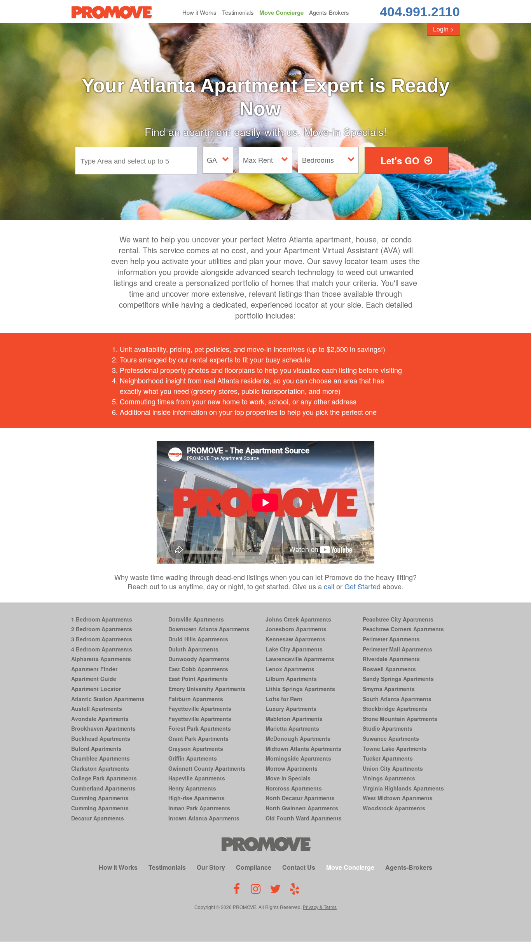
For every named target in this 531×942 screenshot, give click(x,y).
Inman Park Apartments (199, 808)
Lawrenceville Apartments (300, 659)
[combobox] (138, 160)
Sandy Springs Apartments (398, 679)
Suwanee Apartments (391, 738)
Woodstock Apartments (394, 808)
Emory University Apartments (207, 689)
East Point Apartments (198, 679)
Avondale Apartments (100, 719)
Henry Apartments (192, 788)
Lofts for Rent (284, 699)
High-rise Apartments (196, 798)
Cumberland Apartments (103, 788)
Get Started (362, 586)
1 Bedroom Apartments (101, 619)
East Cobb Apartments (198, 669)
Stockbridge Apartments (395, 708)
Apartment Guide (93, 679)
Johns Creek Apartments (298, 619)
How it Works (199, 12)
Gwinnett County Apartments (207, 768)
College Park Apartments (104, 778)
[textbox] (138, 160)
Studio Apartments (387, 728)
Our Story (211, 867)
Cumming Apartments (100, 798)
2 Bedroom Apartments (101, 629)
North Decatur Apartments (300, 798)
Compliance (253, 867)
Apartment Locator (96, 689)
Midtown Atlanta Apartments (303, 748)
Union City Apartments (393, 768)
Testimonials (238, 12)
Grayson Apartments (195, 748)
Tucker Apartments (388, 758)
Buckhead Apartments (100, 738)
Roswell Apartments (389, 669)
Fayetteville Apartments (199, 708)
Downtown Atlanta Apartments (209, 629)
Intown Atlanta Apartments (203, 818)
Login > (443, 28)
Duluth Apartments (193, 649)
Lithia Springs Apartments (300, 689)
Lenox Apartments (290, 669)
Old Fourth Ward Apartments (304, 818)
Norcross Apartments (294, 788)
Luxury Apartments (291, 708)
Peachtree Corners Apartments (403, 629)
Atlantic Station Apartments (108, 699)
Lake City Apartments (294, 649)
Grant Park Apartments (198, 738)
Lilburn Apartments (291, 679)
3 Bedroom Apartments (101, 639)
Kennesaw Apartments (295, 639)
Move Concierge (281, 12)
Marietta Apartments (292, 728)
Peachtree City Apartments (398, 619)
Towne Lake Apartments (395, 748)
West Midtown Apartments (398, 798)
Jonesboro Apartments (296, 629)
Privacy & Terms (320, 907)
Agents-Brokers (329, 12)
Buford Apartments (96, 748)
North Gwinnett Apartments (302, 808)
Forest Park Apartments (199, 728)
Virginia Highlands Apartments (403, 788)
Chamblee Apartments (100, 758)
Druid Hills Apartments (198, 639)
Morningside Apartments (298, 758)
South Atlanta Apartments (397, 699)
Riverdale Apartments (391, 659)
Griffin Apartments (192, 758)
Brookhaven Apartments (103, 728)
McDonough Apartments (298, 738)
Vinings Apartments (389, 778)
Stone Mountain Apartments (400, 719)
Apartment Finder (94, 669)
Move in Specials (288, 778)
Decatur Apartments (97, 818)
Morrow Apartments (292, 768)
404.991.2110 (420, 11)
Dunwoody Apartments (198, 659)
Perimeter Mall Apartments (397, 649)
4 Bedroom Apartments (101, 649)
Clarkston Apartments (100, 768)
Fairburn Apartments (195, 699)
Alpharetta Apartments (101, 659)
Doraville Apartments (196, 619)
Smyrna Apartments (389, 689)
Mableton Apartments (294, 719)
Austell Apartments (96, 708)
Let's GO (400, 160)
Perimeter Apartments (391, 639)
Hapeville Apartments (196, 778)
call (329, 586)
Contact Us (298, 867)
